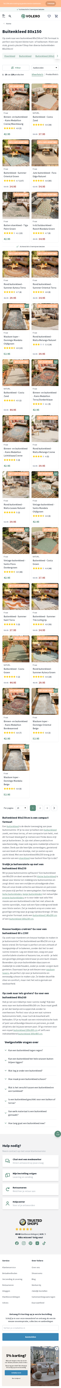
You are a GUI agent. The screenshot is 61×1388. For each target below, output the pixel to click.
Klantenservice (9, 1267)
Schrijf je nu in (16, 1373)
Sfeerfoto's (37, 74)
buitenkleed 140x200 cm (45, 915)
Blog (34, 1279)
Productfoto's (52, 74)
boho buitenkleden (12, 894)
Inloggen (6, 1291)
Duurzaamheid (38, 1302)
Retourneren (8, 1285)
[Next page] (54, 808)
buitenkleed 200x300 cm (25, 1030)
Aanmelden (30, 1337)
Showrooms (37, 1273)
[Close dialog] (56, 1348)
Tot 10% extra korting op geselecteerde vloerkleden (22, 3)
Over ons (36, 1267)
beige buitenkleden (32, 894)
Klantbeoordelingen (11, 1297)
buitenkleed (13, 826)
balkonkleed (50, 829)
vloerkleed (24, 858)
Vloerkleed (9, 55)
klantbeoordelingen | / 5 (30, 1234)
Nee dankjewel (16, 1378)
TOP (57, 1134)
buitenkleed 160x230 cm (21, 918)
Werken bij (36, 1285)
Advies (5, 1302)
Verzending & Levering (12, 1279)
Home (8, 23)
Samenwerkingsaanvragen (43, 1297)
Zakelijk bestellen (39, 1291)
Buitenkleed (25, 55)
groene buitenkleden (13, 897)
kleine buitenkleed (46, 876)
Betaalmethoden (9, 1273)
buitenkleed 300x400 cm (30, 1033)
